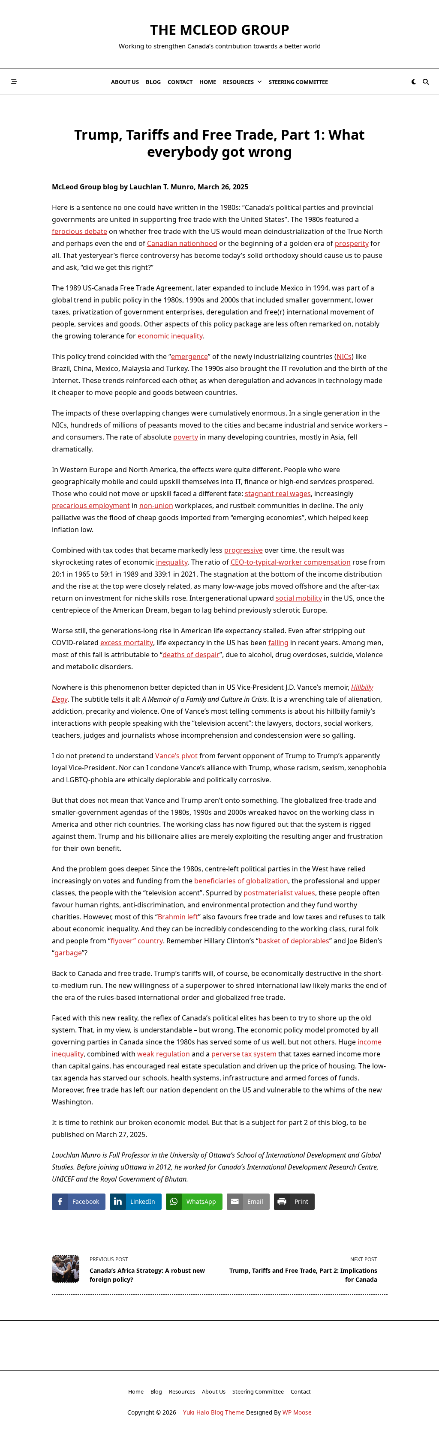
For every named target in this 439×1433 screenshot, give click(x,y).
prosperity (352, 243)
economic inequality (170, 336)
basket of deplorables (294, 940)
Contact (180, 82)
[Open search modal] (426, 82)
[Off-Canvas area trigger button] (14, 82)
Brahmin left (178, 916)
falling (278, 642)
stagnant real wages (278, 493)
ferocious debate (79, 231)
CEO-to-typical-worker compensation (291, 562)
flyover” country (137, 940)
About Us (125, 82)
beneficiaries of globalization (241, 881)
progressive (243, 550)
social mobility (299, 598)
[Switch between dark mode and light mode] (414, 82)
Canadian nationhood (182, 243)
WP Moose (297, 1412)
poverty (185, 437)
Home (207, 82)
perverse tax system (244, 1054)
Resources (238, 82)
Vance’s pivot (176, 755)
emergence (189, 356)
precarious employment (91, 505)
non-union (156, 505)
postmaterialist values (279, 892)
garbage (68, 952)
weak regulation (163, 1054)
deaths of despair (191, 654)
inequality (172, 562)
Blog (153, 82)
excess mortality (126, 642)
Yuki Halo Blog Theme (213, 1412)
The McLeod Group (219, 29)
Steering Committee (298, 82)
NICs (344, 356)
